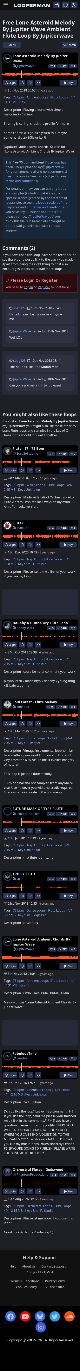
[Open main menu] (6, 5)
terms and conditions (21, 181)
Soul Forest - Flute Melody (35, 702)
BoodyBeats (25, 628)
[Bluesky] (40, 1316)
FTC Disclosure (53, 1287)
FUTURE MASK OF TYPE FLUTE (38, 808)
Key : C (24, 102)
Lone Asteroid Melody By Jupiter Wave (40, 58)
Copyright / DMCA (40, 1272)
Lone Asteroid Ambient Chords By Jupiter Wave (41, 941)
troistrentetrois (28, 814)
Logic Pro (39, 915)
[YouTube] (25, 1316)
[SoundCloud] (69, 1316)
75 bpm (18, 97)
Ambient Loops (38, 97)
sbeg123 (19, 308)
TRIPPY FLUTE (24, 874)
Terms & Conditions (24, 1281)
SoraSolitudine (27, 453)
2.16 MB (17, 1094)
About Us (29, 1266)
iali (19, 879)
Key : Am (24, 564)
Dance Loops (36, 910)
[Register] (65, 5)
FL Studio (39, 564)
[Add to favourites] (30, 83)
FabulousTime (25, 1053)
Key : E (22, 743)
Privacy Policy (55, 1281)
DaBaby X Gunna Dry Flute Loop (40, 622)
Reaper (35, 743)
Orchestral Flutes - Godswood (38, 1169)
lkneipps (23, 707)
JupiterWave (25, 66)
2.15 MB (10, 489)
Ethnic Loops (36, 738)
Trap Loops (35, 559)
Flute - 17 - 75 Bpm (28, 448)
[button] (74, 5)
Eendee (22, 1058)
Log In (28, 287)
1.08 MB (10, 564)
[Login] (56, 5)
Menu (13, 45)
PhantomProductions (32, 1174)
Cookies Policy (26, 1287)
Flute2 (18, 523)
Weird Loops (36, 485)
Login (12, 83)
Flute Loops (59, 97)
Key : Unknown (29, 489)
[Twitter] (54, 1316)
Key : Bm (31, 1210)
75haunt (23, 528)
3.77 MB (10, 915)
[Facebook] (10, 1316)
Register (44, 287)
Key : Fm (24, 915)
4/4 (73, 97)
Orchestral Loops (39, 1206)
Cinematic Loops (39, 1090)
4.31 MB (11, 102)
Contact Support (53, 1266)
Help (13, 1266)
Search (71, 45)
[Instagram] (40, 1327)
